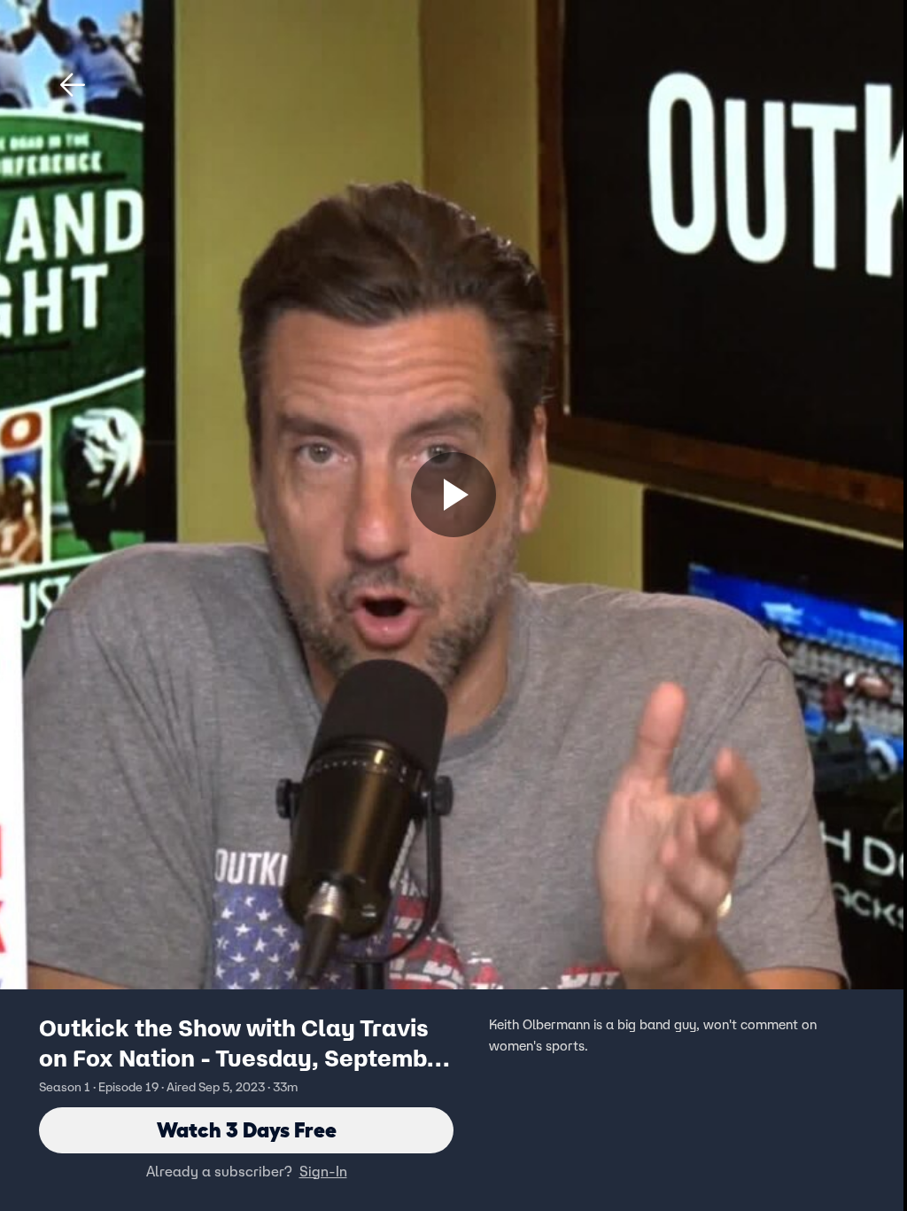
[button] (72, 85)
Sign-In (323, 1171)
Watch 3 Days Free (247, 1130)
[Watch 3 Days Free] (453, 494)
